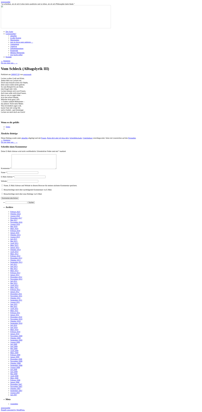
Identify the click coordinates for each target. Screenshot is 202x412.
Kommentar (6, 168)
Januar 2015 (14, 248)
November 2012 (16, 279)
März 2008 (14, 378)
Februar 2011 (15, 313)
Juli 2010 (13, 325)
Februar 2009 (15, 355)
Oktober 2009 (15, 338)
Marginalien (14, 40)
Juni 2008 (14, 372)
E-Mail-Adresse (7, 177)
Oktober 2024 (15, 214)
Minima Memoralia (17, 53)
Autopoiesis (14, 44)
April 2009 (14, 351)
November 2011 (16, 296)
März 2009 (14, 353)
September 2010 (16, 323)
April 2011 (14, 309)
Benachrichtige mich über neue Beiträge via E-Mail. (23, 194)
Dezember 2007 (16, 384)
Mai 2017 (13, 220)
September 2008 (16, 365)
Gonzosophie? (11, 34)
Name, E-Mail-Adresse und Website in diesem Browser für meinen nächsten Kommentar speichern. (40, 186)
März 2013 (14, 271)
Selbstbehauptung (16, 48)
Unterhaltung (87, 138)
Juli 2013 (13, 264)
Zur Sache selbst (16, 55)
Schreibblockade (76, 138)
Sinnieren (5, 61)
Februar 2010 (15, 332)
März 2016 (14, 229)
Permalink (132, 138)
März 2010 (14, 330)
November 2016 (16, 222)
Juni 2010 (14, 328)
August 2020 (15, 216)
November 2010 (16, 319)
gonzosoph (27, 74)
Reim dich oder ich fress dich (58, 138)
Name (4, 172)
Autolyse (13, 46)
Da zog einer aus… (9, 63)
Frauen (43, 138)
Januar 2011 (14, 315)
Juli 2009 (13, 344)
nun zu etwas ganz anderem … (21, 42)
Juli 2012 (13, 281)
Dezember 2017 (16, 218)
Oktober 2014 (15, 250)
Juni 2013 (14, 266)
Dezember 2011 (16, 294)
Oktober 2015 (15, 235)
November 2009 (16, 336)
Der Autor (9, 32)
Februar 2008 (15, 380)
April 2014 (14, 252)
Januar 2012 (14, 292)
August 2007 (15, 393)
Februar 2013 (15, 273)
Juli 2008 (13, 370)
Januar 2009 (14, 357)
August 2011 (15, 302)
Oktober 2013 (15, 260)
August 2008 (15, 367)
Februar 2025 (15, 212)
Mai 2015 (13, 241)
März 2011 (14, 311)
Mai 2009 (13, 349)
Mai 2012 (13, 283)
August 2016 (15, 224)
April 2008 (14, 376)
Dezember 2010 (16, 317)
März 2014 (14, 254)
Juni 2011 (13, 304)
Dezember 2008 (16, 359)
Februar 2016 (15, 231)
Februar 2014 (15, 256)
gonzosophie (5, 2)
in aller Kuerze (15, 38)
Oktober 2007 (15, 389)
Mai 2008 (13, 374)
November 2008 (16, 361)
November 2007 (16, 386)
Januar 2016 (14, 233)
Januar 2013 (14, 275)
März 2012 (14, 288)
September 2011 (16, 300)
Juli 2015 (13, 239)
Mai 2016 (13, 226)
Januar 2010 (14, 334)
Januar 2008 (14, 382)
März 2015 (14, 245)
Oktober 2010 (15, 321)
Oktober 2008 (15, 363)
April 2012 (14, 285)
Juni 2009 (14, 346)
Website (4, 181)
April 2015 (14, 243)
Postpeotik (14, 51)
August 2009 (15, 342)
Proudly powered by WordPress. (13, 410)
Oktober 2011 (15, 298)
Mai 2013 (13, 269)
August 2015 (15, 237)
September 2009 (16, 340)
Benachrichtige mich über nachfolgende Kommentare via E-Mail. (28, 190)
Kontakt (9, 57)
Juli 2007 (13, 395)
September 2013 (16, 262)
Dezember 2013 (16, 258)
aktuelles (13, 36)
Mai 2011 (13, 306)
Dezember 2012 (16, 277)
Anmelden (14, 404)
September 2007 (16, 391)
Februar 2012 (15, 290)
